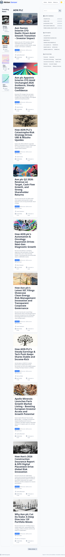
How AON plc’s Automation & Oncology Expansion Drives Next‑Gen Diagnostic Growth (25, 240)
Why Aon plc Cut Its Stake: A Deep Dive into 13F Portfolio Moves (24, 518)
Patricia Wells (20, 376)
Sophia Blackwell (21, 55)
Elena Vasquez (20, 265)
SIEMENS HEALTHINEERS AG (50, 42)
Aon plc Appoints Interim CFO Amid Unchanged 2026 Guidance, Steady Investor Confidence (25, 84)
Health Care (57, 61)
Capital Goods (58, 59)
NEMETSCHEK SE (47, 47)
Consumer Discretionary (49, 61)
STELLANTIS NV (47, 35)
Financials (46, 57)
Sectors (50, 2)
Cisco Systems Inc (47, 44)
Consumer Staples (53, 64)
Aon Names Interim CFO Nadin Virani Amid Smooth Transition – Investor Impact (25, 33)
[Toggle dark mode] (62, 2)
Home (45, 2)
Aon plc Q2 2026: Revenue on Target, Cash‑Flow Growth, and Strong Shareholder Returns (25, 187)
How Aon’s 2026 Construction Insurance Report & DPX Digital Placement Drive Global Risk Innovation (25, 464)
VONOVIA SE (55, 44)
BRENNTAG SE (47, 40)
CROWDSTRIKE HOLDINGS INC (50, 38)
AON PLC (17, 50)
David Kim (6, 69)
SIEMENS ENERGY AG (48, 49)
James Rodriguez (7, 89)
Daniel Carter (20, 107)
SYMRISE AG (56, 49)
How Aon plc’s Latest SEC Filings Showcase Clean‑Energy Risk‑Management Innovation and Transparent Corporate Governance (25, 298)
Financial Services (47, 66)
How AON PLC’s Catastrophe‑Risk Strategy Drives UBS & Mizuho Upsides (24, 135)
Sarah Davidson (7, 30)
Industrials (51, 57)
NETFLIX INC (55, 47)
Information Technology (49, 59)
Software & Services (57, 66)
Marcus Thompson (21, 538)
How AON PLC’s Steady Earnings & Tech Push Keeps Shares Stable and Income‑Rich (25, 354)
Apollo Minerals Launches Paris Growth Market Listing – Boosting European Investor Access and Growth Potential (25, 406)
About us (55, 2)
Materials (46, 64)
